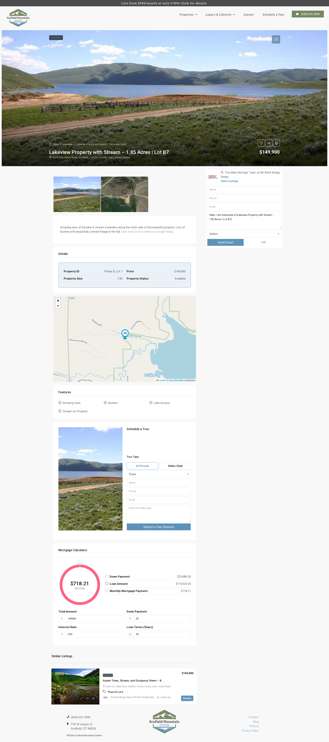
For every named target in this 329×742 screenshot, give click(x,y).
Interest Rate (67, 627)
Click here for (129, 231)
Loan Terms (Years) (140, 627)
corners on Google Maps (157, 231)
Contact (248, 14)
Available (107, 675)
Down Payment (137, 611)
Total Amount (67, 611)
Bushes (113, 403)
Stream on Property (75, 411)
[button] (125, 334)
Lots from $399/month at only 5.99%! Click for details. (164, 3)
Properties (186, 14)
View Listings (229, 181)
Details (187, 698)
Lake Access (162, 403)
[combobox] (159, 474)
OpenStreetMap (176, 380)
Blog (256, 721)
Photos (254, 726)
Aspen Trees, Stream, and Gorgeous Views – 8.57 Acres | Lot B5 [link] (143, 680)
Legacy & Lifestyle (218, 14)
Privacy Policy (250, 730)
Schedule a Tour (273, 14)
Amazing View (72, 403)
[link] (75, 686)
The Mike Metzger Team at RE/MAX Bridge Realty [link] (132, 697)
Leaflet (162, 380)
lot (140, 231)
